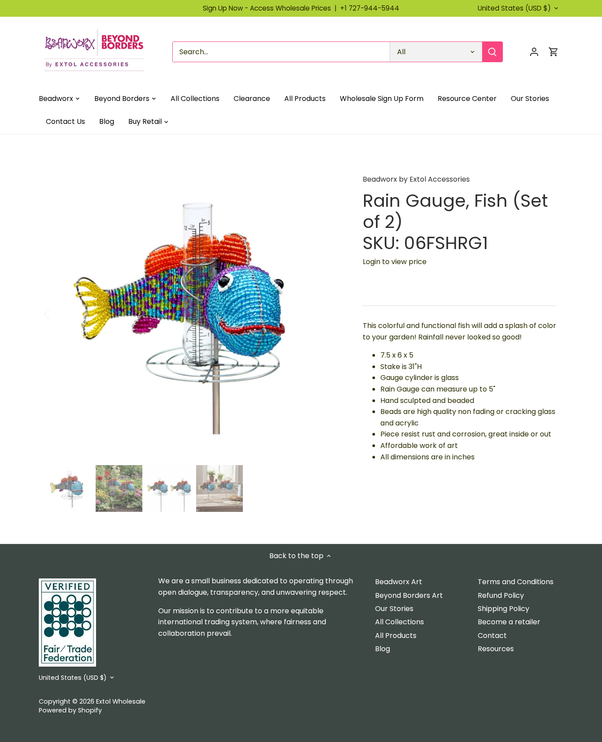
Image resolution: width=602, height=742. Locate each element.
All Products (395, 635)
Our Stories (394, 609)
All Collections (399, 622)
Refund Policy (501, 595)
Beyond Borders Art (409, 595)
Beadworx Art (398, 582)
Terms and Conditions (516, 582)
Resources (496, 649)
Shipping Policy (503, 609)
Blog (382, 649)
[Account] (534, 52)
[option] (193, 313)
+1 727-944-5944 (369, 8)
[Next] (328, 313)
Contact (492, 635)
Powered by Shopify (70, 710)
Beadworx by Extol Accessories (416, 179)
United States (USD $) (514, 8)
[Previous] (59, 313)
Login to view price (395, 262)
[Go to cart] (553, 52)
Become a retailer (509, 622)
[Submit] (493, 52)
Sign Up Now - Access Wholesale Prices (271, 8)
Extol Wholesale (120, 701)
